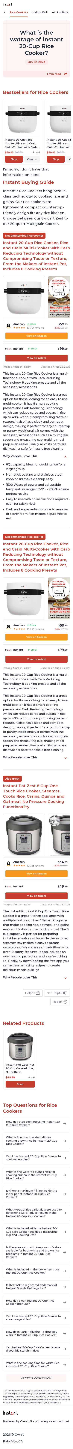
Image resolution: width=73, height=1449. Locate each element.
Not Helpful (54, 993)
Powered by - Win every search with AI (36, 1421)
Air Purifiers (60, 12)
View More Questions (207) (36, 1377)
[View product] (22, 131)
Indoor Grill (40, 12)
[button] (65, 73)
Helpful (30, 993)
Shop (14, 159)
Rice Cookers (19, 12)
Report (57, 1001)
